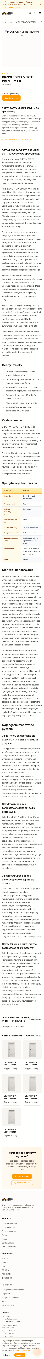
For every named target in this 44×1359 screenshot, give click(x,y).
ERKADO (5, 1270)
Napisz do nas (23, 1183)
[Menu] (40, 13)
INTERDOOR (7, 1278)
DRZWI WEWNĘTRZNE (27, 22)
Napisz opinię (36, 1019)
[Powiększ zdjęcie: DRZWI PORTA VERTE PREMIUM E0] (22, 47)
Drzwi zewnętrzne (9, 1231)
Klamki (4, 1239)
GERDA (5, 1262)
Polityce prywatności (21, 1350)
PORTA (5, 73)
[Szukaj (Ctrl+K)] (30, 13)
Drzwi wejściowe (9, 1227)
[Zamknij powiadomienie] (40, 4)
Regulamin (6, 1294)
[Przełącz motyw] (35, 13)
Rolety (4, 1235)
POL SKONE (6, 1274)
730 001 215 (9, 1334)
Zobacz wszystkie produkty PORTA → (17, 139)
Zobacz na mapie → (13, 7)
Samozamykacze (9, 1247)
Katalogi (5, 1301)
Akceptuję (20, 1355)
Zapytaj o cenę (11, 98)
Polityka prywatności (10, 1297)
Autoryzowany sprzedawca (13, 1290)
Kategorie (11, 22)
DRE (3, 1266)
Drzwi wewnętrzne (9, 1223)
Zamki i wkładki (8, 1243)
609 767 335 (23, 1176)
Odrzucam (7, 1355)
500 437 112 (9, 1337)
